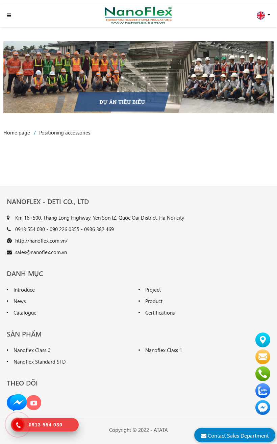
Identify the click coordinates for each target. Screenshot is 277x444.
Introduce (24, 289)
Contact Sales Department (237, 435)
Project (153, 289)
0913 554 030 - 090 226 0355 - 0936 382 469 (64, 229)
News (20, 301)
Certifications (160, 312)
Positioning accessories (64, 132)
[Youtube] (33, 402)
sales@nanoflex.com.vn (41, 252)
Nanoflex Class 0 (32, 350)
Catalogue (25, 312)
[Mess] (18, 401)
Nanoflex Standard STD (40, 361)
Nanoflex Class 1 (163, 350)
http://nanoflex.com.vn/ (41, 240)
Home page (16, 132)
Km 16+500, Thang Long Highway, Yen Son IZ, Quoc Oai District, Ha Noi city (99, 217)
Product (153, 301)
